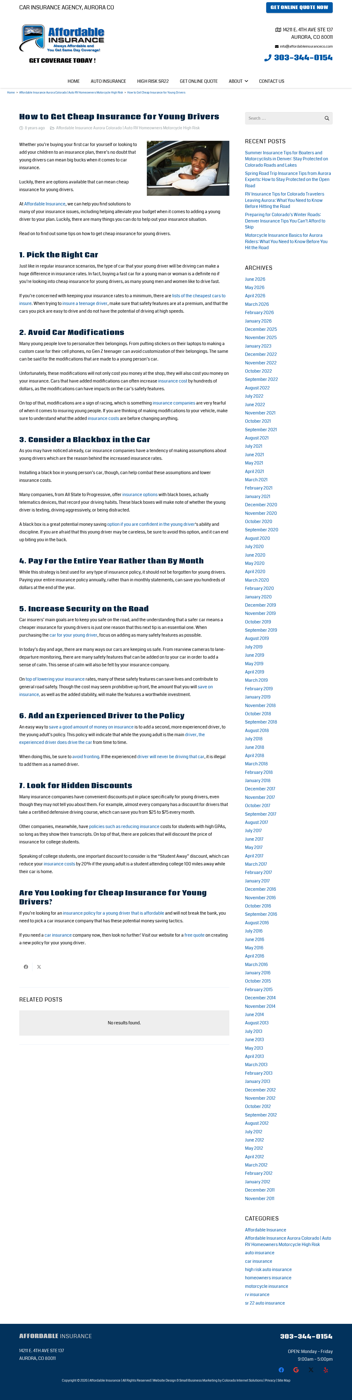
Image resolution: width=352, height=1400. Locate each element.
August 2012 (257, 1123)
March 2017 (256, 864)
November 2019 (260, 613)
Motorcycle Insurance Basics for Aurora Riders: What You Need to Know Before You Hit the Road (286, 241)
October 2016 (258, 906)
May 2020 (255, 563)
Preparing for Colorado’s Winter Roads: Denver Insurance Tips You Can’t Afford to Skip (285, 220)
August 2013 (257, 1023)
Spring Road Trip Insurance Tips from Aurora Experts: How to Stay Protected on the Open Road (288, 179)
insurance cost (172, 381)
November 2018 (260, 705)
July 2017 (253, 830)
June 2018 (254, 747)
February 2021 (259, 488)
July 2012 (253, 1132)
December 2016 (260, 889)
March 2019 (256, 680)
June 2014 (254, 1014)
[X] (311, 1370)
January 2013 (257, 1081)
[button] (246, 81)
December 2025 (261, 329)
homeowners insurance (268, 1278)
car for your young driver (73, 635)
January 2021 (257, 496)
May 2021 (254, 463)
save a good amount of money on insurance (91, 727)
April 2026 (255, 296)
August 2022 (257, 388)
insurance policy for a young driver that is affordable (113, 913)
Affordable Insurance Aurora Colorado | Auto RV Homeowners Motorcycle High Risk (128, 128)
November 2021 (260, 413)
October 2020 (258, 521)
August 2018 (257, 730)
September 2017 (260, 814)
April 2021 (254, 471)
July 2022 (254, 396)
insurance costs (103, 418)
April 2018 (254, 755)
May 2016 (254, 948)
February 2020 (259, 588)
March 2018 (256, 764)
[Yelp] (326, 1370)
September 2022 (261, 379)
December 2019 (260, 605)
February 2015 (259, 989)
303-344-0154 (306, 1336)
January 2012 (257, 1182)
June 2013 (254, 1039)
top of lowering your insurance (55, 679)
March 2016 (256, 964)
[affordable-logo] (62, 39)
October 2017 (257, 805)
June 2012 (254, 1140)
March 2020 (257, 580)
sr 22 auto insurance (265, 1303)
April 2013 (254, 1056)
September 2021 (261, 430)
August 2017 (256, 822)
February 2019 (259, 689)
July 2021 (253, 446)
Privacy (270, 1380)
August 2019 (257, 638)
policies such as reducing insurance (124, 826)
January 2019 (258, 697)
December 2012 (260, 1090)
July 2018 (254, 739)
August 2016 (257, 923)
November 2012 (260, 1098)
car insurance (58, 935)
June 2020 (255, 555)
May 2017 (254, 847)
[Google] (296, 1370)
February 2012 (259, 1173)
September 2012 (261, 1115)
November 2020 (261, 513)
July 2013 (253, 1031)
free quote (195, 935)
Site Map (283, 1380)
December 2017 (260, 789)
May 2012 (254, 1148)
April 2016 (254, 956)
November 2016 (260, 898)
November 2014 (260, 1006)
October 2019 (258, 622)
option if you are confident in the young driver (151, 524)
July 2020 (254, 546)
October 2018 (258, 714)
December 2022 (261, 354)
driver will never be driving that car (170, 756)
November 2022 (261, 363)
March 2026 (257, 304)
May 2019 (254, 664)
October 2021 (258, 421)
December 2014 (260, 998)
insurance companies (174, 403)
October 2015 (258, 981)
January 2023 (258, 346)
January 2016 (258, 973)
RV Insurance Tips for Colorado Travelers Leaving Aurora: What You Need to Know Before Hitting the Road (284, 200)
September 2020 (261, 530)
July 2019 (254, 647)
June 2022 (255, 404)
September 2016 (261, 914)
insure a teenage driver (85, 303)
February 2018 (259, 772)
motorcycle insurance (266, 1286)
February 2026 (259, 312)
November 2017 (260, 797)
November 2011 (259, 1198)
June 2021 (254, 455)
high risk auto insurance (268, 1269)
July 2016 (254, 931)
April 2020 (255, 571)
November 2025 (261, 337)
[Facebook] (281, 1370)
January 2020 (258, 597)
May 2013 (254, 1048)
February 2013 (259, 1073)
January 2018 (258, 780)
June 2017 (254, 839)
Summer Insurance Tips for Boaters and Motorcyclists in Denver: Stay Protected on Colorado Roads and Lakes (286, 159)
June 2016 (254, 939)
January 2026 (258, 321)
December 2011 (260, 1190)
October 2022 (258, 371)
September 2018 (261, 722)
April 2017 (254, 856)
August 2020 (257, 538)
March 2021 (256, 480)
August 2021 (257, 438)
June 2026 (255, 279)
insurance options (140, 494)
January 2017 (257, 881)
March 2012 (256, 1165)
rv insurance (257, 1294)
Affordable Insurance (44, 204)
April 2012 (254, 1157)
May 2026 (255, 287)
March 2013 (256, 1064)
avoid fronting (85, 756)
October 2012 (258, 1106)
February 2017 (258, 872)
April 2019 (254, 672)
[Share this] (25, 966)
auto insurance (259, 1253)
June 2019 (254, 655)
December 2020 (261, 505)
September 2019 (261, 630)
